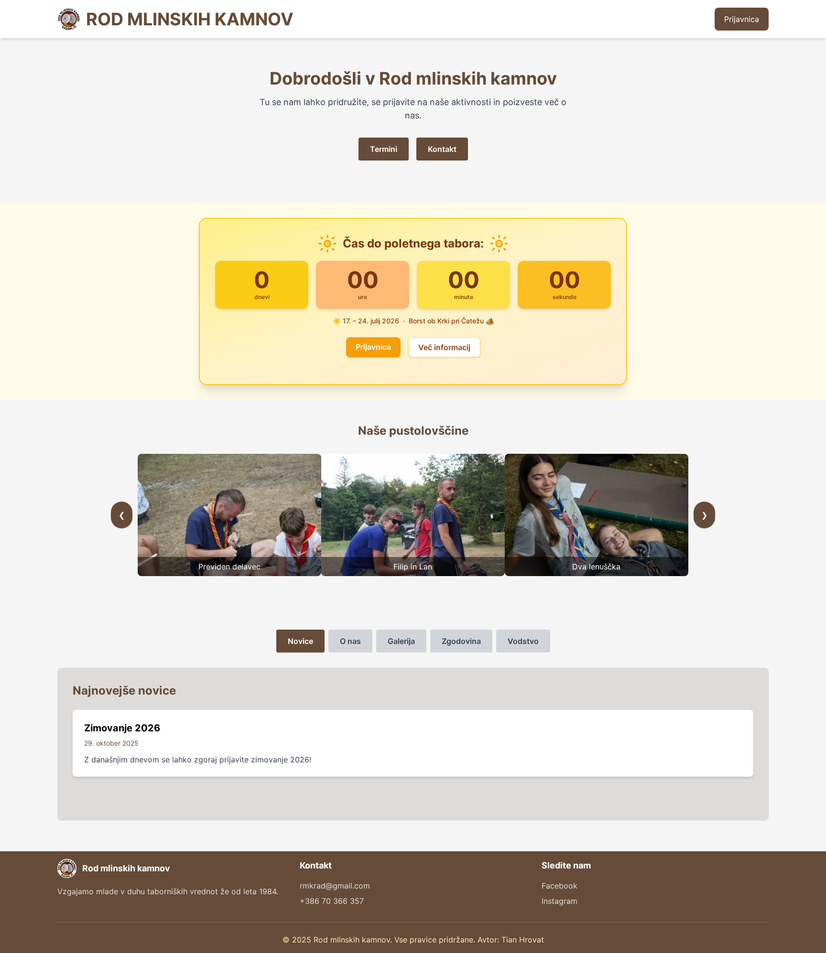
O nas (350, 641)
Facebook (559, 885)
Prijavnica (741, 19)
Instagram (559, 901)
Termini (383, 149)
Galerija (401, 641)
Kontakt (442, 149)
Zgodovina (461, 641)
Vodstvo (523, 641)
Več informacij (444, 347)
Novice (300, 641)
